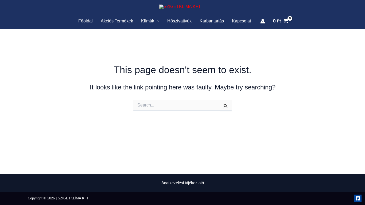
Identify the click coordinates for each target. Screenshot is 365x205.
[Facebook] (358, 198)
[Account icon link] (262, 21)
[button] (157, 21)
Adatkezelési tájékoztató (182, 182)
